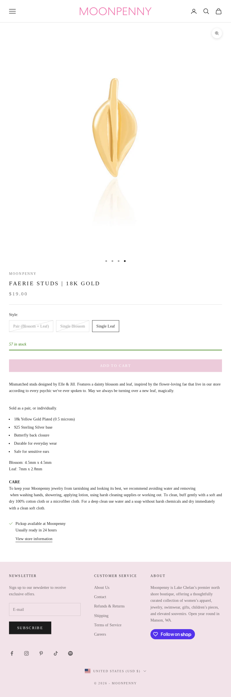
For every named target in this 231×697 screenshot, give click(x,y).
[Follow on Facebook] (12, 653)
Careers (100, 634)
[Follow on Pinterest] (41, 653)
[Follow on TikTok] (56, 653)
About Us (101, 587)
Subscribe (30, 628)
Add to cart (115, 366)
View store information (33, 539)
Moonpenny (23, 274)
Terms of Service (107, 625)
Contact (100, 597)
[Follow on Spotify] (70, 653)
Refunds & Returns (109, 606)
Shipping (101, 616)
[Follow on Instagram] (26, 653)
